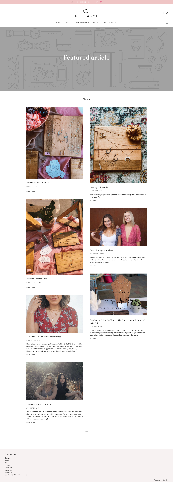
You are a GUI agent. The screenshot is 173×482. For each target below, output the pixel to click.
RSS (86, 432)
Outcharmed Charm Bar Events (16, 475)
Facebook (8, 472)
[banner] (86, 13)
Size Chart (8, 468)
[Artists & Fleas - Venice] (54, 144)
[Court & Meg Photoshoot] (118, 228)
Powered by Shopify (161, 480)
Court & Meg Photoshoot (102, 250)
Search (7, 458)
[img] (163, 13)
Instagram (8, 470)
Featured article (86, 57)
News (86, 99)
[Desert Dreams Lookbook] (54, 383)
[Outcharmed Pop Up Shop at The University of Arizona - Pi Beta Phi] (118, 296)
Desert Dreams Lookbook (38, 404)
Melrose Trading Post (36, 278)
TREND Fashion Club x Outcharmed (43, 336)
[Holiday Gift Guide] (118, 147)
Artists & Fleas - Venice (37, 182)
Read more (30, 191)
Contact (8, 465)
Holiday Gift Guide (99, 187)
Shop (7, 460)
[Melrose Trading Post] (54, 238)
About (7, 463)
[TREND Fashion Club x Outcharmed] (54, 315)
